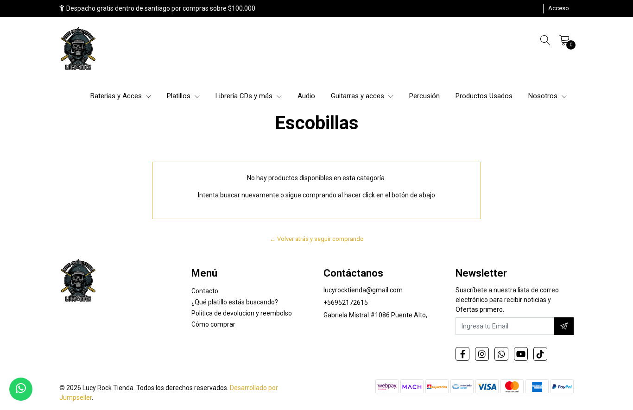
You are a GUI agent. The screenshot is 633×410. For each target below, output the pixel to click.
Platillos (179, 96)
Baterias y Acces (117, 96)
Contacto (204, 291)
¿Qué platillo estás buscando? (234, 302)
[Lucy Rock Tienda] (78, 49)
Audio (306, 96)
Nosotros (543, 96)
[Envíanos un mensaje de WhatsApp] (20, 389)
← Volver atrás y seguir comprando (317, 238)
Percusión (424, 96)
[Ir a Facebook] (462, 353)
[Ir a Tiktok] (540, 353)
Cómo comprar (213, 324)
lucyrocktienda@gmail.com (363, 290)
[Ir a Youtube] (520, 353)
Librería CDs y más (244, 96)
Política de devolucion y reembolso (241, 313)
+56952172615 (345, 302)
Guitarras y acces (358, 96)
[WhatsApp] (501, 353)
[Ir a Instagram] (481, 353)
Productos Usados (484, 96)
